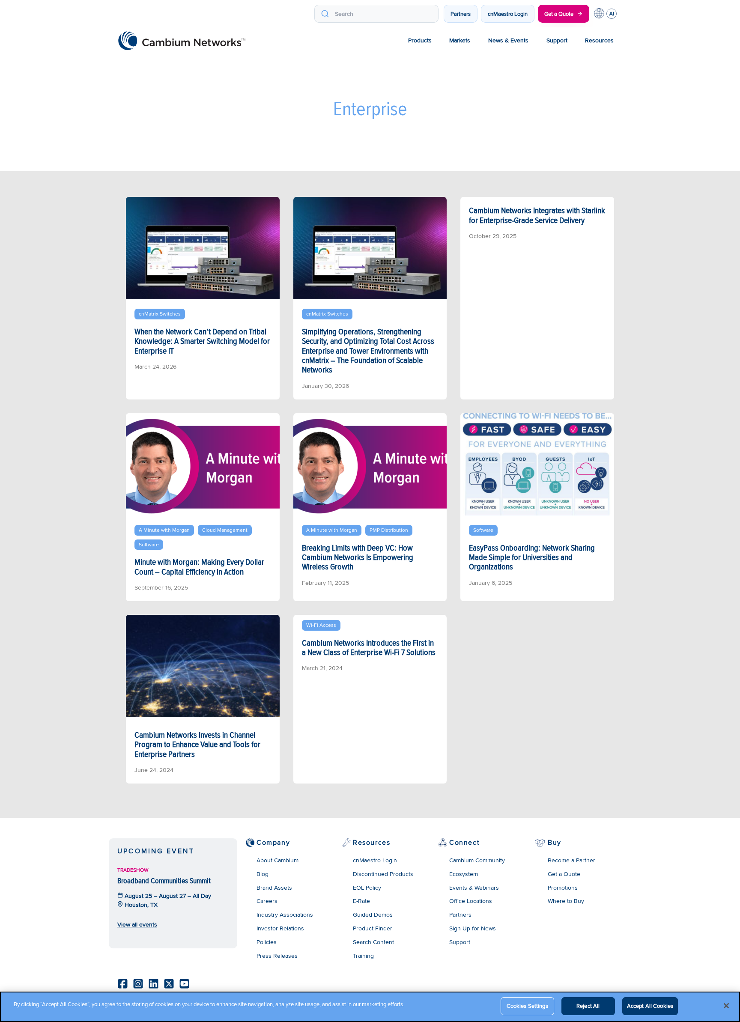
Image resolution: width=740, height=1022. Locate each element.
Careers (267, 901)
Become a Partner (571, 860)
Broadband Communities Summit (164, 880)
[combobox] (376, 14)
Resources (599, 40)
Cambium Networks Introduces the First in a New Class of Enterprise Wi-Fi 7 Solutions (369, 647)
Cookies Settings (527, 1006)
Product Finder (372, 928)
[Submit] (325, 13)
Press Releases (277, 955)
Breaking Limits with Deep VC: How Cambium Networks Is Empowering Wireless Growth (357, 557)
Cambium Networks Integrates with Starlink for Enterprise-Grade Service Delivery (537, 215)
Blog (263, 874)
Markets (459, 40)
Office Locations (470, 901)
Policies (267, 942)
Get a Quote (558, 14)
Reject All (588, 1006)
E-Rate (361, 901)
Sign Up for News (472, 928)
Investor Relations (280, 928)
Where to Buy (566, 901)
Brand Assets (274, 887)
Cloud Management (225, 529)
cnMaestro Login (508, 14)
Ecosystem (463, 874)
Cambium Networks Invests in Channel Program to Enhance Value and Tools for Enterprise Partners (197, 744)
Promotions (563, 887)
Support (556, 40)
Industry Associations (285, 914)
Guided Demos (373, 914)
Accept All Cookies (650, 1006)
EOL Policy (367, 887)
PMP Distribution (389, 529)
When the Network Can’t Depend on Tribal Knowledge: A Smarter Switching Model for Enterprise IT (202, 341)
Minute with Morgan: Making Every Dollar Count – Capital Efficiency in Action (199, 566)
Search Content (373, 942)
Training (363, 955)
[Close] (726, 1005)
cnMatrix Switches (160, 313)
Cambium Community (477, 860)
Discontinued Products (383, 874)
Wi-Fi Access (321, 625)
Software (149, 544)
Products (420, 40)
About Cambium (277, 860)
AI (611, 14)
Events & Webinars (474, 887)
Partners (461, 14)
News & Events (508, 40)
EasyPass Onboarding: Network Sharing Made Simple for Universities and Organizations (532, 557)
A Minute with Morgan (164, 529)
